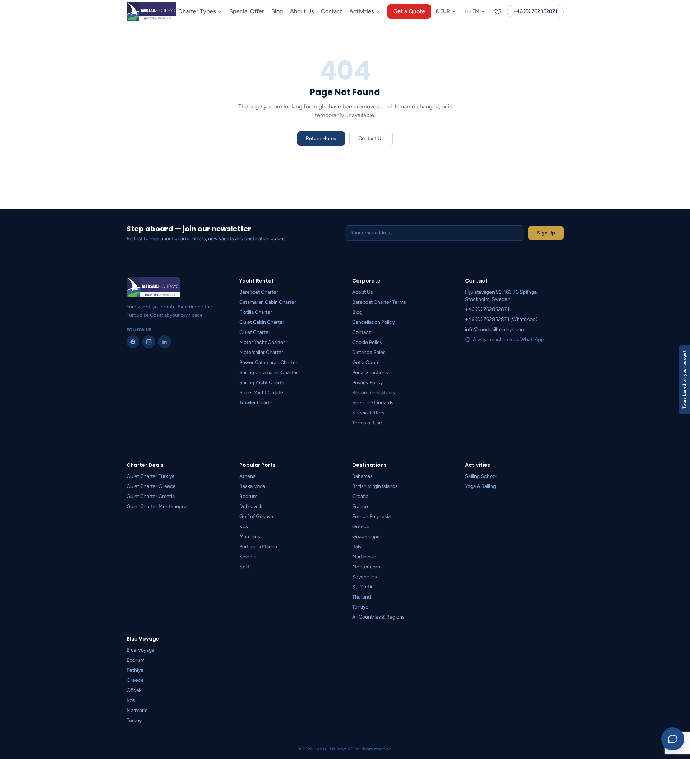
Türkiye (360, 607)
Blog (277, 11)
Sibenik (247, 557)
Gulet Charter (254, 332)
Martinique (364, 557)
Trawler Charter (256, 403)
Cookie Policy (367, 342)
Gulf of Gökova (256, 516)
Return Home (321, 138)
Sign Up (546, 233)
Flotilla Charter (255, 312)
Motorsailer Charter (261, 352)
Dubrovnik (250, 506)
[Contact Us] (672, 738)
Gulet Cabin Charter (261, 322)
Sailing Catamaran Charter (268, 372)
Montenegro (366, 567)
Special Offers (368, 413)
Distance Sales (369, 352)
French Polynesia (371, 516)
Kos (243, 526)
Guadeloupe (366, 537)
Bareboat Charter (258, 292)
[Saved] (497, 11)
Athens (247, 476)
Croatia (360, 496)
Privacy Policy (367, 383)
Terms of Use (367, 423)
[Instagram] (148, 341)
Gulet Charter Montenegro (156, 506)
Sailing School (481, 476)
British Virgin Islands (375, 486)
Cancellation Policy (373, 322)
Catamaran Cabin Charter (267, 302)
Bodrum (248, 496)
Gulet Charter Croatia (150, 496)
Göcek (134, 690)
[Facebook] (132, 341)
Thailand (361, 597)
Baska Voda (252, 486)
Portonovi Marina (258, 547)
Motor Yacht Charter (262, 342)
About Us (302, 11)
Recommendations (373, 393)
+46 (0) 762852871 (535, 11)
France (360, 506)
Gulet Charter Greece (151, 486)
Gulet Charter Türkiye (150, 476)
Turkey (134, 720)
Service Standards (373, 403)
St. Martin (363, 587)
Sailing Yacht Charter (262, 383)
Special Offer (246, 11)
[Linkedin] (164, 341)
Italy (357, 547)
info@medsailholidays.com (495, 329)
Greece (360, 526)
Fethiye (134, 670)
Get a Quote (409, 11)
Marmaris (249, 537)
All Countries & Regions (378, 617)
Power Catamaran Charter (268, 362)
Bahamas (362, 476)
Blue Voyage (140, 650)
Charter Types (197, 11)
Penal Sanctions (370, 372)
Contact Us (371, 138)
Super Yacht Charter (262, 393)
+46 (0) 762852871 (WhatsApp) (501, 319)
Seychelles (364, 577)
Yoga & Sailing (480, 486)
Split (244, 567)
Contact (331, 11)
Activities (361, 11)
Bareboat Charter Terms (379, 302)
